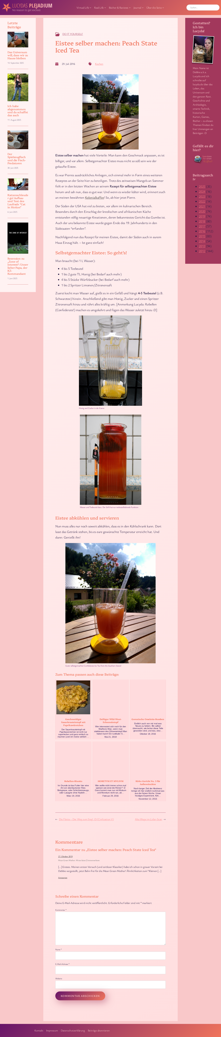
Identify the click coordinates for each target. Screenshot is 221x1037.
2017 (202, 226)
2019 (202, 216)
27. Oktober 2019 (65, 856)
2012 (202, 251)
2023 (202, 196)
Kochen (99, 64)
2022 (202, 201)
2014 (202, 241)
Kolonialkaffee (94, 197)
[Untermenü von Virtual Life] (90, 7)
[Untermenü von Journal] (143, 7)
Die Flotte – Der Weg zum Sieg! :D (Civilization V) (86, 819)
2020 (202, 211)
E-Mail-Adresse (62, 964)
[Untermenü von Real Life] (105, 7)
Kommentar (61, 909)
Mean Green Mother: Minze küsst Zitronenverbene (79, 860)
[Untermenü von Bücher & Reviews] (130, 7)
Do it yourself (72, 34)
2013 (202, 246)
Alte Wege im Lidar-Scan (148, 819)
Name (58, 949)
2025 (202, 186)
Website (58, 978)
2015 (202, 236)
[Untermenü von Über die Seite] (163, 7)
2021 (202, 206)
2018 (202, 221)
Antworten (62, 877)
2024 (202, 191)
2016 (202, 231)
